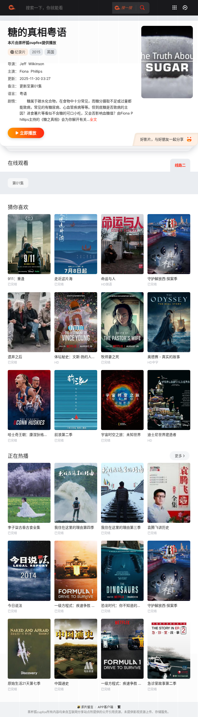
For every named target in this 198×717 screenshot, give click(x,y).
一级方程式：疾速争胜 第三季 (75, 605)
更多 (178, 456)
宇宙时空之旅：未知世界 (121, 434)
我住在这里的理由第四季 (74, 527)
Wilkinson (36, 64)
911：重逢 (16, 278)
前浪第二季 (63, 434)
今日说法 (15, 605)
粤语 (23, 93)
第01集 (18, 183)
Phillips (36, 71)
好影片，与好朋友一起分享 (162, 139)
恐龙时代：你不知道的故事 (122, 605)
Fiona (24, 71)
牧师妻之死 (110, 356)
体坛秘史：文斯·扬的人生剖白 (75, 356)
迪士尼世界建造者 (161, 434)
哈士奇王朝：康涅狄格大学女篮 (29, 434)
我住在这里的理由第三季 (121, 527)
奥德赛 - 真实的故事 (163, 356)
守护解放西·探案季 (162, 278)
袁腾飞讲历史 (158, 527)
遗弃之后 (15, 356)
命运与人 (108, 278)
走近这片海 (63, 278)
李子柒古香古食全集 (24, 527)
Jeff (23, 64)
